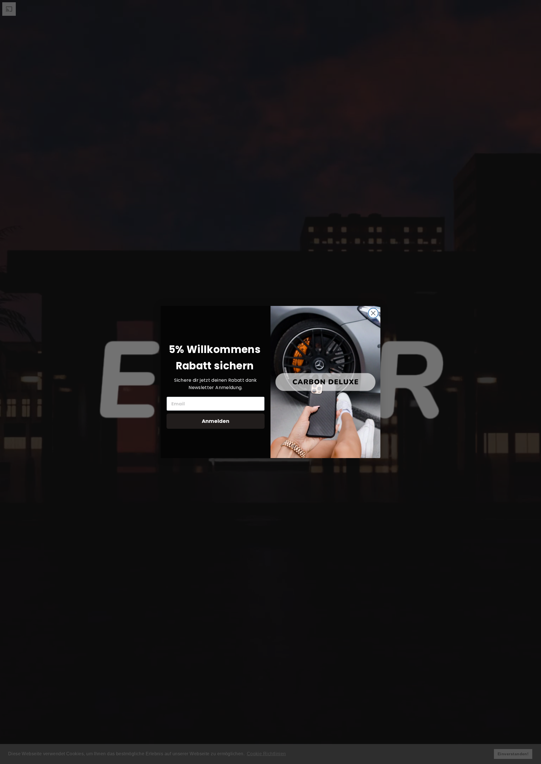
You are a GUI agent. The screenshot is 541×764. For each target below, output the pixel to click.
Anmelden (215, 421)
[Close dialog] (373, 313)
